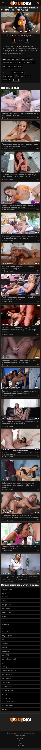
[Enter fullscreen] (37, 31)
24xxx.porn (20, 738)
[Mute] (21, 31)
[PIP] (33, 31)
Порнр (4, 601)
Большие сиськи (18, 73)
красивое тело (26, 59)
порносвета (6, 678)
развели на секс (9, 66)
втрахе (4, 694)
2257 (20, 741)
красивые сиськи (10, 63)
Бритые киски (8, 76)
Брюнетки (20, 76)
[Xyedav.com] (20, 5)
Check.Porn (20, 746)
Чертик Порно (7, 589)
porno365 (5, 655)
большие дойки (13, 59)
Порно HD (16, 80)
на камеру (5, 651)
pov (3, 628)
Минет (28, 76)
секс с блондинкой (9, 659)
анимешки (6, 709)
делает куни (6, 612)
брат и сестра (7, 675)
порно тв (5, 640)
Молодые (7, 80)
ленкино (5, 597)
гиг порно (5, 643)
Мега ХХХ (5, 593)
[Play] (3, 31)
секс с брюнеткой (8, 702)
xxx (3, 620)
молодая (22, 63)
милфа (4, 647)
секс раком (6, 682)
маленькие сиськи (9, 671)
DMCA (20, 743)
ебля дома (6, 608)
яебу (3, 663)
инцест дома (7, 636)
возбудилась (7, 605)
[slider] (10, 31)
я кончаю (5, 624)
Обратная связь (20, 736)
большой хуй (6, 698)
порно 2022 (31, 63)
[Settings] (29, 31)
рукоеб (20, 66)
